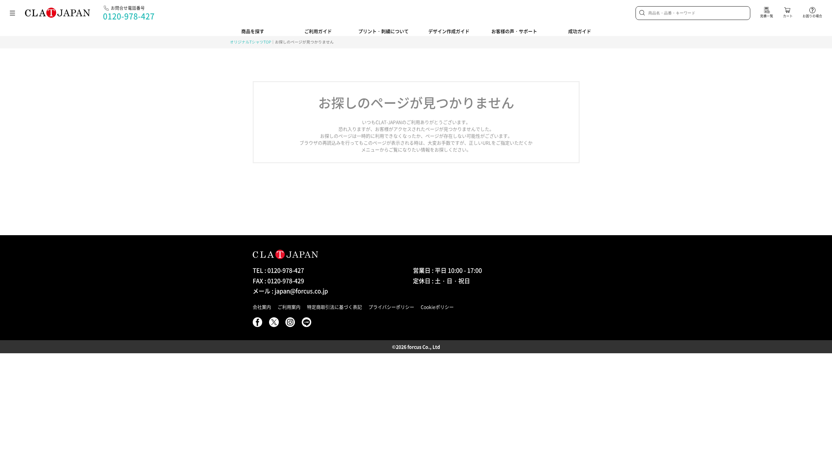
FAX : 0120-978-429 (278, 280)
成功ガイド (579, 31)
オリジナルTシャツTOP (250, 42)
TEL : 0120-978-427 (278, 270)
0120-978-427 (129, 16)
